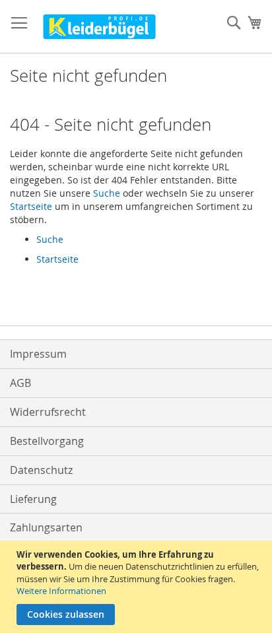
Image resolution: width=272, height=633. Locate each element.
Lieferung (33, 499)
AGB (20, 383)
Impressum (38, 354)
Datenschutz (41, 470)
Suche (106, 193)
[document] (138, 587)
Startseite (31, 206)
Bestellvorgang (47, 441)
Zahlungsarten (46, 527)
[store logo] (99, 26)
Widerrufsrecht (48, 412)
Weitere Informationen (61, 591)
